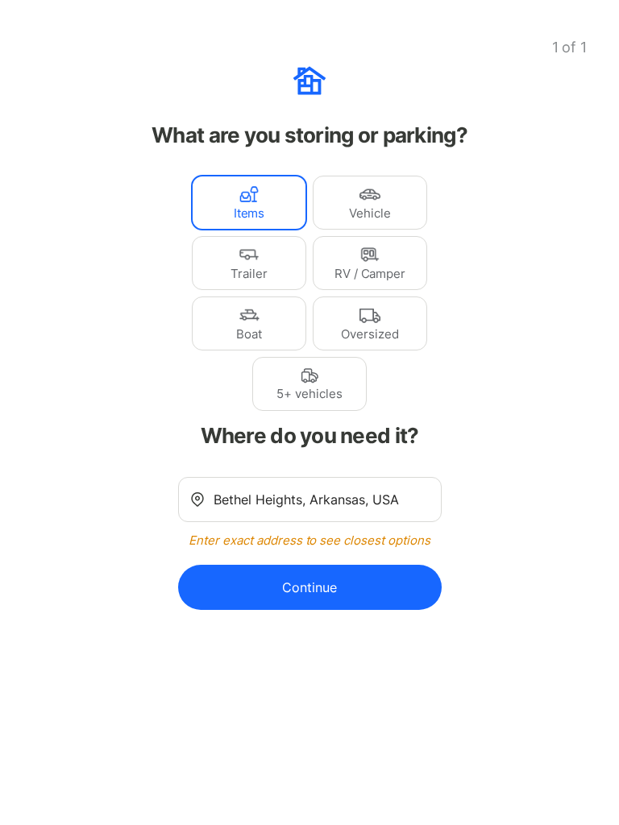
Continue (309, 587)
